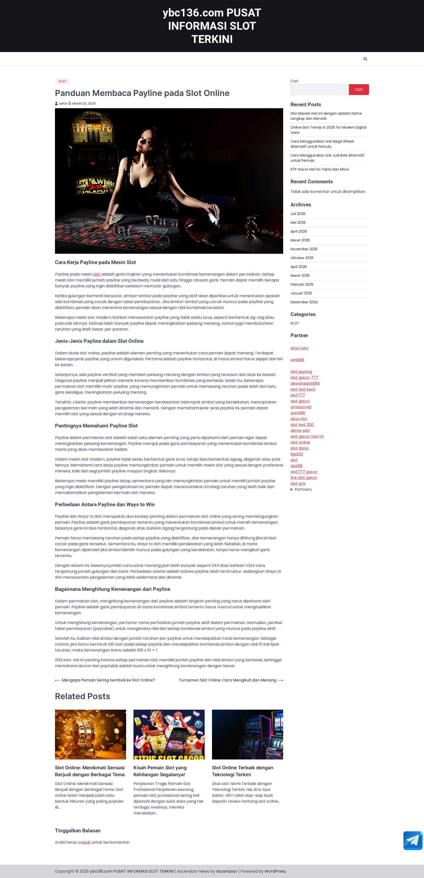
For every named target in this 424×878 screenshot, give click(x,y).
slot (97, 274)
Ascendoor (226, 871)
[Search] (365, 59)
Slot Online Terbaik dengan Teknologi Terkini (242, 771)
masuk (84, 842)
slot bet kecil (303, 389)
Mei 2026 (298, 222)
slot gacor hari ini (307, 436)
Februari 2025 (302, 284)
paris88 (298, 413)
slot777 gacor (304, 472)
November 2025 (304, 248)
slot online (300, 442)
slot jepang (301, 371)
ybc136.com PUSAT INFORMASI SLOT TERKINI (212, 26)
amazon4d (301, 407)
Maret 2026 (300, 240)
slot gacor (300, 401)
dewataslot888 (305, 383)
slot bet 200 (302, 424)
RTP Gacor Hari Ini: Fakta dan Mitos (320, 169)
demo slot (300, 430)
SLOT (62, 81)
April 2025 (299, 266)
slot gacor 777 (304, 377)
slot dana (299, 448)
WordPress (275, 871)
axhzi (63, 103)
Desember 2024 (304, 301)
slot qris (298, 483)
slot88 (297, 466)
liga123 (297, 454)
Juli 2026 (298, 213)
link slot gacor (304, 477)
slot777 (298, 395)
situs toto (299, 348)
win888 (297, 360)
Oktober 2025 (302, 257)
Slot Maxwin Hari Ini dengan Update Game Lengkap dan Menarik (326, 116)
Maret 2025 (300, 275)
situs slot (299, 419)
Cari (294, 81)
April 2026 (299, 231)
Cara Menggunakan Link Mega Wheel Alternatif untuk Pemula (322, 144)
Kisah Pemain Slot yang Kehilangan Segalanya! (160, 771)
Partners (303, 489)
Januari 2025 (301, 293)
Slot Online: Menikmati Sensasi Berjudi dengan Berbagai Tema (90, 771)
